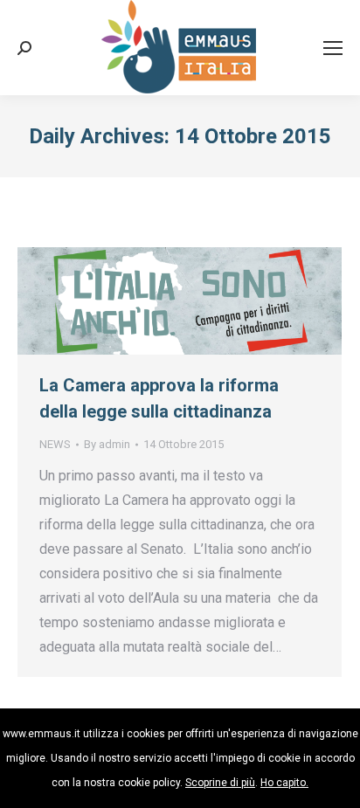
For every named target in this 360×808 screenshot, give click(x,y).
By (107, 444)
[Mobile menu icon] (333, 48)
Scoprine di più (220, 783)
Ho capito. (284, 783)
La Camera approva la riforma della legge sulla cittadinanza (159, 398)
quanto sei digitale (6, 720)
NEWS (55, 444)
